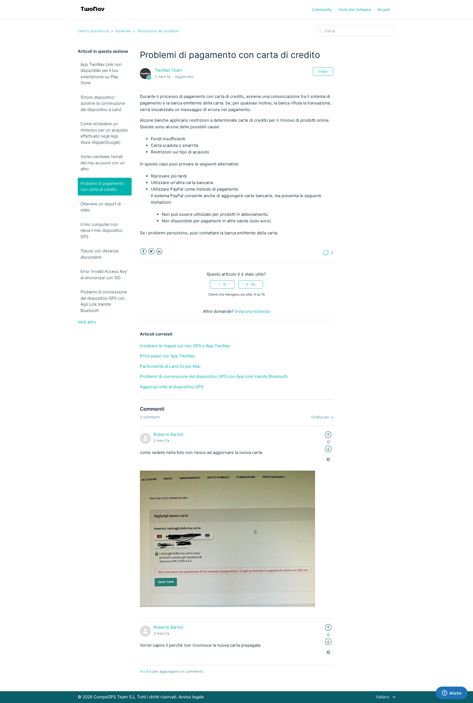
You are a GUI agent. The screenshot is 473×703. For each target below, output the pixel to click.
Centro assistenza (93, 31)
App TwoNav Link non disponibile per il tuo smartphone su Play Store (101, 74)
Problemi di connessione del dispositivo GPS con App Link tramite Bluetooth (103, 301)
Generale (123, 31)
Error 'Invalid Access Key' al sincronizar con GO (104, 274)
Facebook (143, 251)
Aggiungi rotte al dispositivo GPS (172, 386)
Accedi (145, 671)
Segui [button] (323, 71)
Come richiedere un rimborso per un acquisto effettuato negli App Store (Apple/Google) (104, 133)
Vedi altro (87, 322)
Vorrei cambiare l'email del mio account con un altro (102, 162)
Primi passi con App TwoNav (167, 355)
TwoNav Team (168, 70)
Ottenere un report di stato (100, 207)
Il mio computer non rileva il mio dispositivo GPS (101, 230)
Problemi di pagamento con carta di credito (102, 186)
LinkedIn (159, 251)
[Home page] (93, 12)
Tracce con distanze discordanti (99, 254)
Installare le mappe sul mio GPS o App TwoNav (185, 345)
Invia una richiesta (355, 9)
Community (322, 9)
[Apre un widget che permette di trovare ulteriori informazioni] (452, 693)
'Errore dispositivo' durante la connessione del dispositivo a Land (102, 103)
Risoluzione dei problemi (158, 31)
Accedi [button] (383, 9)
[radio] (222, 284)
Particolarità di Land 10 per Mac (170, 366)
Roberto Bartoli (168, 434)
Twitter (151, 251)
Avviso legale (191, 696)
